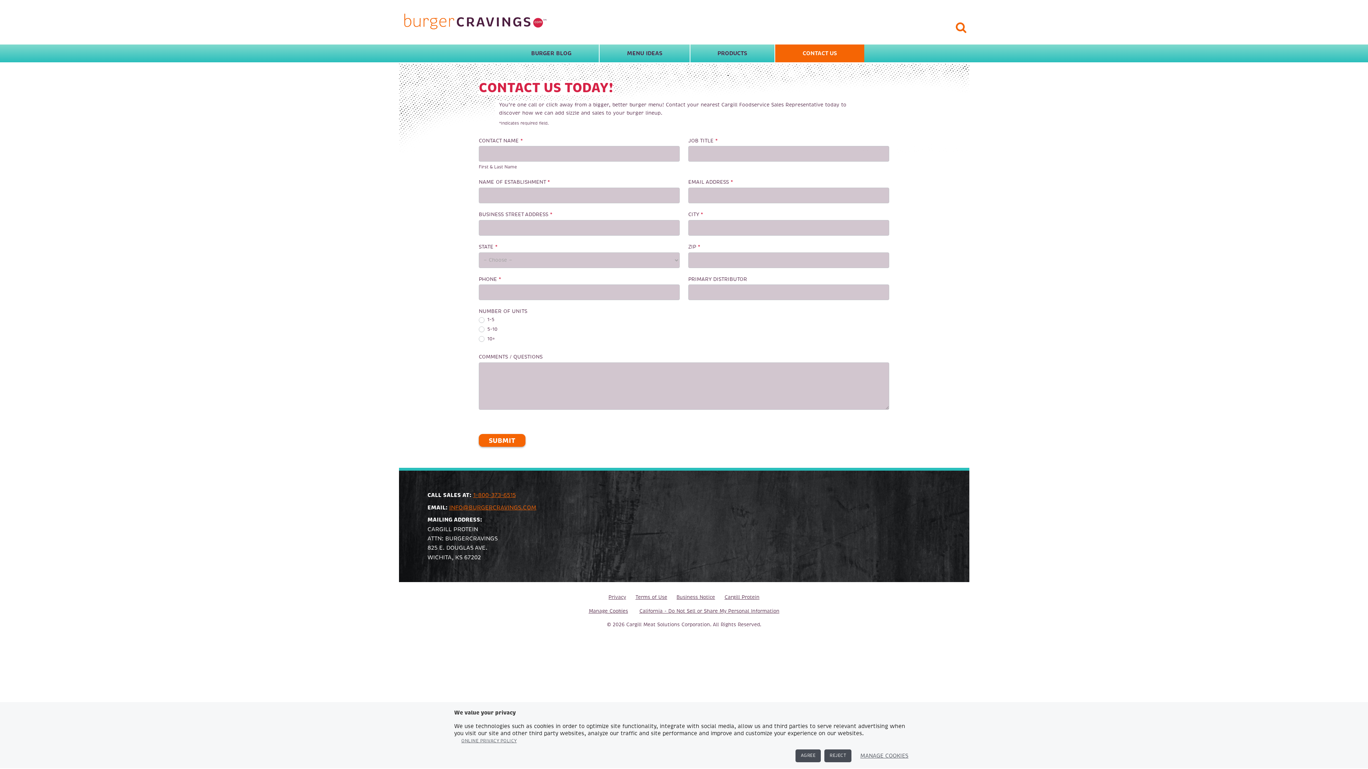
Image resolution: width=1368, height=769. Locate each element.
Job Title (703, 140)
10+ (490, 339)
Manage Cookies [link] (608, 611)
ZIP (694, 247)
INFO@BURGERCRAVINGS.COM (493, 507)
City (695, 214)
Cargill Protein (742, 597)
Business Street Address (516, 214)
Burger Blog (551, 53)
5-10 (491, 329)
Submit (502, 440)
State (488, 247)
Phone (490, 279)
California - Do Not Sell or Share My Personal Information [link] (709, 611)
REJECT (838, 755)
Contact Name (501, 140)
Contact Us (820, 53)
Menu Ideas (644, 53)
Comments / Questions (511, 357)
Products (732, 53)
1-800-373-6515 (494, 495)
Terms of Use (651, 597)
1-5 (490, 320)
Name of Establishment (514, 182)
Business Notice (696, 597)
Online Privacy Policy (489, 741)
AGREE (808, 755)
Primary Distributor (717, 279)
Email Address (710, 182)
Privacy (617, 597)
